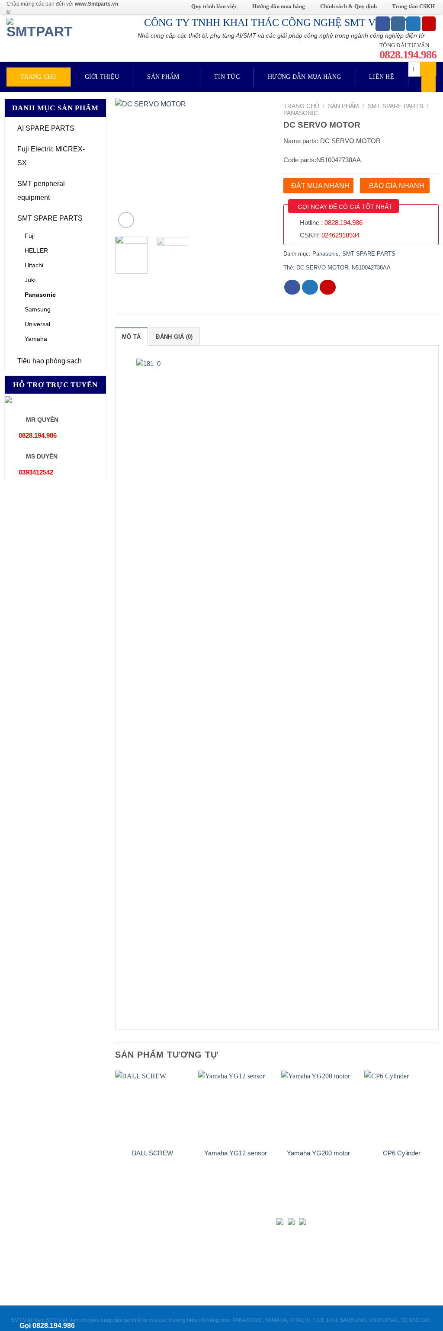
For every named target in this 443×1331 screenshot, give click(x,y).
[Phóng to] (126, 220)
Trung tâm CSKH (413, 6)
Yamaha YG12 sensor (235, 1153)
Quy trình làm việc (214, 6)
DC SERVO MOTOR (322, 267)
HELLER (36, 250)
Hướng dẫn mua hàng (278, 6)
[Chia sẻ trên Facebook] (292, 287)
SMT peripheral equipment (41, 190)
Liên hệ (381, 77)
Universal (37, 324)
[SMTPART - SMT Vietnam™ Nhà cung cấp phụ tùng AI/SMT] (42, 38)
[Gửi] (428, 69)
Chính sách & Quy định (348, 6)
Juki (30, 279)
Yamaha (36, 338)
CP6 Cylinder (402, 1153)
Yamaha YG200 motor (318, 1153)
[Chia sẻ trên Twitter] (310, 287)
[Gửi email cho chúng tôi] (429, 23)
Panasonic (40, 294)
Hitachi (34, 265)
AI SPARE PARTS (45, 128)
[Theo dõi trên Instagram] (398, 23)
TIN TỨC (227, 77)
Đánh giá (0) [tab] (174, 337)
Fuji (30, 235)
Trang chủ (38, 77)
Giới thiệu (102, 77)
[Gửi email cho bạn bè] (328, 287)
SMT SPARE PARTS (50, 218)
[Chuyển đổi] (99, 129)
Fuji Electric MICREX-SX (51, 156)
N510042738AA (371, 267)
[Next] (256, 164)
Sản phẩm (163, 77)
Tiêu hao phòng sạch (49, 361)
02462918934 (340, 235)
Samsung (38, 309)
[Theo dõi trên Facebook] (383, 23)
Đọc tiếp (152, 1170)
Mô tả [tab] (131, 337)
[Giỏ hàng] (428, 84)
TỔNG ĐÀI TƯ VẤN (408, 51)
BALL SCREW (152, 1153)
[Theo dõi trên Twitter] (413, 23)
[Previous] (129, 164)
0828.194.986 (343, 222)
